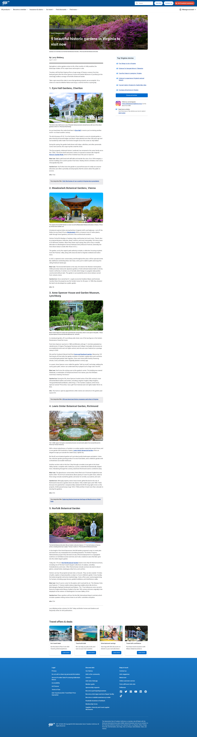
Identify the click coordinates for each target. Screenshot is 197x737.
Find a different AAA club (127, 684)
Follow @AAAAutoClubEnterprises (132, 103)
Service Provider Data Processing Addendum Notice (66, 678)
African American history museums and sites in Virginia (80, 399)
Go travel (49, 9)
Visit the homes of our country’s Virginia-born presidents (80, 181)
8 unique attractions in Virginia (128, 90)
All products (5, 9)
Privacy (54, 671)
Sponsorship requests (93, 687)
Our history (89, 671)
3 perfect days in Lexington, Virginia (130, 73)
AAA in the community (93, 674)
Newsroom (122, 677)
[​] (137, 3)
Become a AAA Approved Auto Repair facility (100, 694)
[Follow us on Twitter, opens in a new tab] (125, 691)
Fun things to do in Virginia (127, 63)
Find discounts (61, 9)
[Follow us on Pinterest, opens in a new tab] (145, 691)
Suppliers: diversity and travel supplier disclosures (98, 708)
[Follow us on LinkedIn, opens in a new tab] (140, 691)
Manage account (188, 9)
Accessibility (56, 683)
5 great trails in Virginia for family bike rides (132, 85)
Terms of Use (56, 689)
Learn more (65, 652)
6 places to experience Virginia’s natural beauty (131, 79)
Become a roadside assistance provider (98, 697)
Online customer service (127, 681)
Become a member (19, 9)
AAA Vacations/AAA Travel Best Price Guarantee (64, 694)
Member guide (90, 684)
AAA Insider (122, 113)
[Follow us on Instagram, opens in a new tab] (130, 691)
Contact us (168, 3)
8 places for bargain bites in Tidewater (131, 68)
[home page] (5, 3)
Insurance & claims (36, 9)
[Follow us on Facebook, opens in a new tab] (121, 691)
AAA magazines (124, 674)
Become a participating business (96, 691)
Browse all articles (131, 95)
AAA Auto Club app (92, 681)
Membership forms (91, 704)
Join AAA (158, 3)
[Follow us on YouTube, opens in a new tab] (135, 691)
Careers (88, 677)
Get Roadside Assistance (185, 3)
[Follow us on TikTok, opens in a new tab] (121, 696)
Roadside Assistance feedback (95, 701)
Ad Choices (55, 686)
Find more (73, 9)
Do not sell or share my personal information (66, 674)
